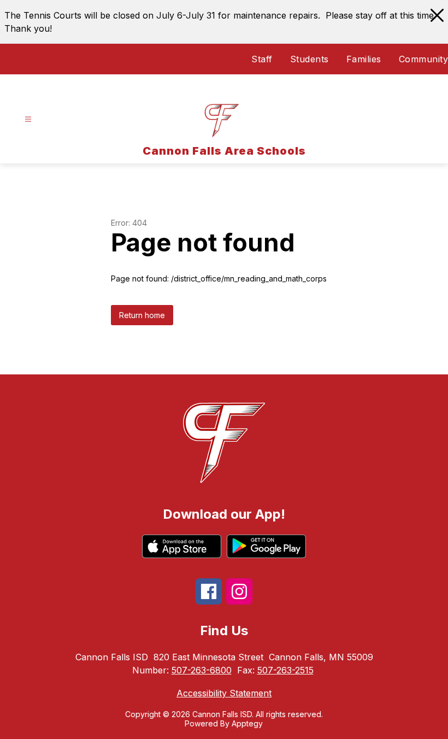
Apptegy (247, 723)
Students (309, 59)
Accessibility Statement (224, 693)
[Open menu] (28, 119)
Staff (262, 59)
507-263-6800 (202, 670)
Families (363, 59)
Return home (142, 315)
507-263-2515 (285, 670)
